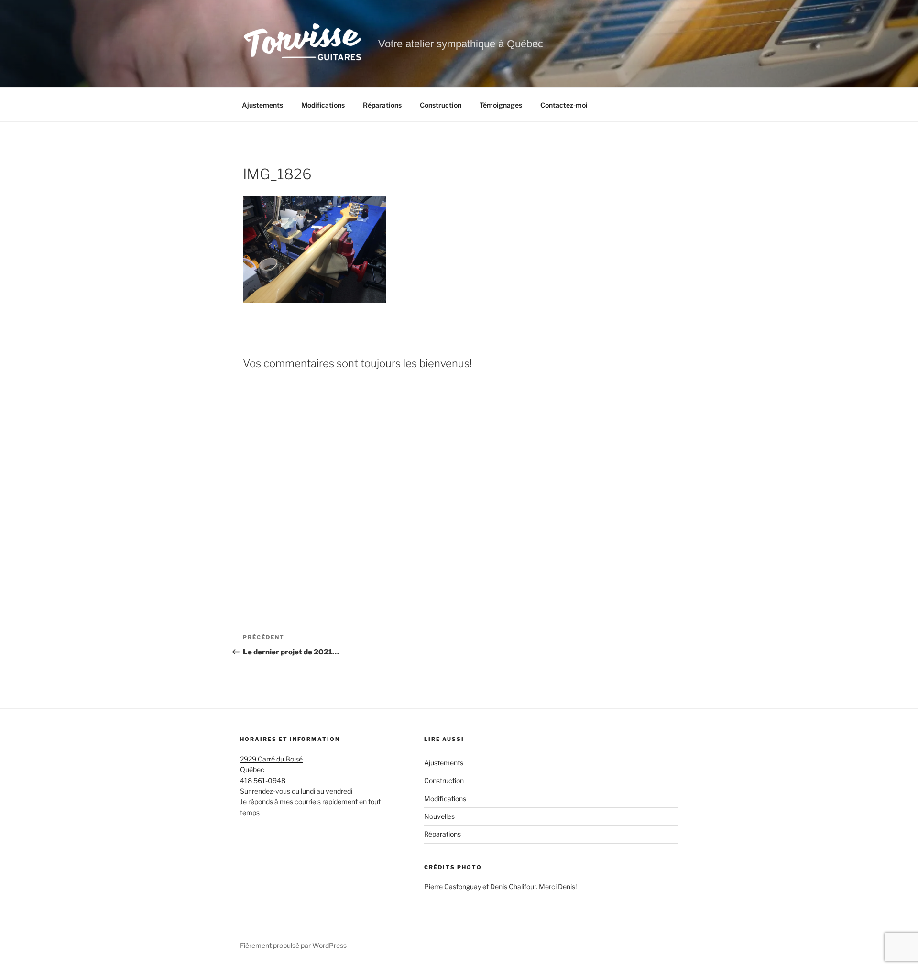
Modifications (323, 105)
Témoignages (501, 105)
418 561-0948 (262, 780)
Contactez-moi (564, 105)
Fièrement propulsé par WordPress (293, 945)
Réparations (382, 105)
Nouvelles (439, 816)
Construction (440, 105)
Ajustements (262, 105)
